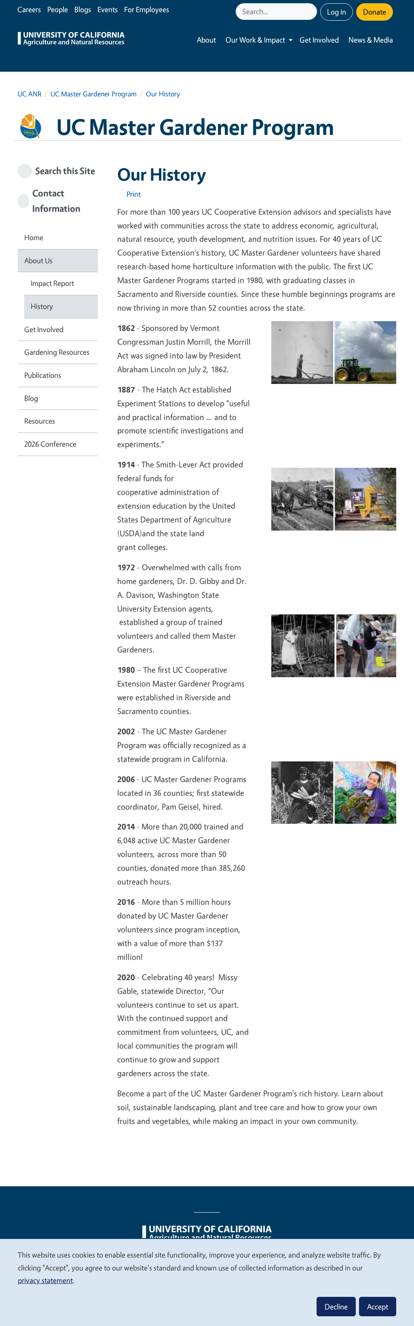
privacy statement (45, 1280)
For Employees (146, 9)
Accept (377, 1306)
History (42, 306)
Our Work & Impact (255, 40)
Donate (374, 12)
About (206, 40)
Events (107, 9)
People (57, 9)
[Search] (311, 11)
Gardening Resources (56, 352)
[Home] (71, 40)
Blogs (82, 9)
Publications (42, 375)
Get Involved (319, 40)
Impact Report (52, 283)
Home (33, 237)
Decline (336, 1306)
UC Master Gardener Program (94, 94)
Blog (31, 398)
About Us (38, 260)
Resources (39, 421)
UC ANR (29, 94)
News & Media (371, 40)
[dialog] (207, 1282)
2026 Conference (50, 444)
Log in (336, 12)
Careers (29, 9)
